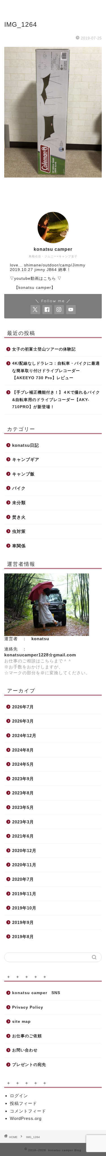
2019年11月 (24, 893)
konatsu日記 (25, 445)
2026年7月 (23, 706)
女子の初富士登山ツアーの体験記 (44, 349)
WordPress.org (26, 1118)
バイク (19, 488)
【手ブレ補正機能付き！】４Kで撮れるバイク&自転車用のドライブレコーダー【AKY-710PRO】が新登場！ (56, 399)
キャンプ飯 (23, 473)
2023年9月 (23, 778)
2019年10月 (24, 907)
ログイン (19, 1095)
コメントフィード (28, 1111)
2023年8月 (23, 792)
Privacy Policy (27, 1007)
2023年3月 (23, 821)
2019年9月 (23, 922)
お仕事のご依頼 (27, 1036)
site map (21, 1021)
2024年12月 (24, 735)
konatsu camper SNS (36, 993)
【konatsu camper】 (32, 287)
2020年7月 (23, 879)
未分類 (19, 502)
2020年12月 (24, 850)
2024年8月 (23, 750)
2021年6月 (23, 836)
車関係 (19, 545)
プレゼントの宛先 (29, 1065)
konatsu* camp (53, 6)
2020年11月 (24, 864)
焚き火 (19, 517)
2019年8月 (23, 936)
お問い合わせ (25, 1050)
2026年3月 (23, 721)
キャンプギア (25, 459)
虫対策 (19, 531)
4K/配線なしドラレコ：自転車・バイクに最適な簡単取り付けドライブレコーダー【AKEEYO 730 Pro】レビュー (56, 370)
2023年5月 (23, 807)
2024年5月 (23, 764)
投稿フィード (23, 1103)
